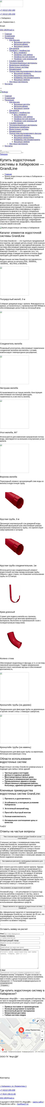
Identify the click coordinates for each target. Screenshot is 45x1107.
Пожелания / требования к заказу (14, 950)
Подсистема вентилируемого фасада (25, 71)
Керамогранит (15, 69)
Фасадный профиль (22, 73)
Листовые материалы (18, 82)
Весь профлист (20, 53)
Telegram (4, 154)
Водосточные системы (19, 67)
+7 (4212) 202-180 (7, 10)
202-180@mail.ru (7, 30)
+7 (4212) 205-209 (7, 14)
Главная (8, 34)
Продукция (9, 38)
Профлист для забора (23, 55)
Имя (2, 934)
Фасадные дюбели (22, 80)
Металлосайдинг (21, 44)
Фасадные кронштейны (24, 76)
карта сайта (38, 1102)
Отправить (4, 985)
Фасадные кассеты (22, 42)
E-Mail (2, 970)
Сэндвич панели (16, 61)
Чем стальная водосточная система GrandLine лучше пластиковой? (22, 837)
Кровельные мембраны (19, 65)
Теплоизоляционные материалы (23, 63)
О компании (10, 36)
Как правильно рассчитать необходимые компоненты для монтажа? (22, 862)
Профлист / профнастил (19, 51)
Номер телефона (7, 936)
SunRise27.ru (22, 1104)
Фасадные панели (21, 46)
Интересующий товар (9, 940)
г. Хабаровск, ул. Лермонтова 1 (13, 1086)
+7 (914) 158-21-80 (8, 1094)
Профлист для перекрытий (25, 59)
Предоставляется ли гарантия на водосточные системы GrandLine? (22, 907)
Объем (3, 945)
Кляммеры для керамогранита (27, 78)
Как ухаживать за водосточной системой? (15, 888)
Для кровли (14, 48)
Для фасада (14, 40)
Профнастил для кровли (24, 57)
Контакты (9, 84)
